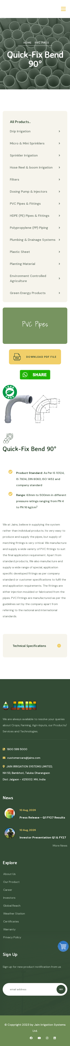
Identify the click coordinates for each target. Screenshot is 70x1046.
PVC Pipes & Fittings (25, 203)
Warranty (9, 929)
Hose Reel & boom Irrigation (31, 167)
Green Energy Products (28, 293)
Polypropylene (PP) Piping (29, 228)
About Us (9, 874)
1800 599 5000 (17, 749)
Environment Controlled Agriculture (28, 278)
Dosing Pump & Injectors (28, 191)
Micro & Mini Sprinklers (27, 143)
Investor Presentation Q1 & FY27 (43, 837)
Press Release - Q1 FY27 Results (42, 817)
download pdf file (41, 356)
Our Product (11, 882)
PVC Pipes (42, 42)
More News (60, 845)
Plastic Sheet (20, 252)
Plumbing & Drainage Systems (32, 240)
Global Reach (11, 906)
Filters (14, 179)
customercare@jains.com (23, 758)
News (8, 797)
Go (61, 989)
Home (28, 42)
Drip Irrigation (20, 131)
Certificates (11, 921)
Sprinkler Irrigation (24, 155)
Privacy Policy (12, 937)
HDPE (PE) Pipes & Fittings (29, 215)
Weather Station (14, 913)
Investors (9, 898)
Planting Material (22, 264)
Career (7, 890)
